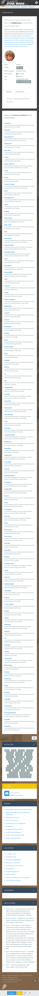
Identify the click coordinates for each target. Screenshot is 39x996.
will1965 (7, 360)
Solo (22, 770)
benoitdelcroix (9, 198)
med (5, 232)
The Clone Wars (12, 775)
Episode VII (28, 755)
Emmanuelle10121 (10, 713)
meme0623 (7, 591)
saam (6, 259)
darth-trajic (8, 530)
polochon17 (8, 265)
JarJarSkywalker (9, 435)
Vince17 (6, 320)
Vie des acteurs (25, 777)
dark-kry (7, 577)
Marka (18, 927)
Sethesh (6, 672)
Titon (6, 421)
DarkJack (7, 428)
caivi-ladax (7, 462)
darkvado (7, 699)
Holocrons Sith (10, 874)
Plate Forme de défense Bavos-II (16, 951)
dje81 (6, 354)
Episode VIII (10, 757)
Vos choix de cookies (25, 975)
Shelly (6, 685)
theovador (7, 550)
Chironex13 (8, 536)
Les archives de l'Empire (13, 880)
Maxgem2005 (8, 387)
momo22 (7, 631)
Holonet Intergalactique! (13, 860)
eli (5, 638)
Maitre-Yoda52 (8, 347)
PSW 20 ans (20, 766)
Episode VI (18, 755)
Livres (11, 761)
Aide (19, 993)
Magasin (18, 761)
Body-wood (9, 909)
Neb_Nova (7, 150)
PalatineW (7, 624)
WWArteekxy (8, 665)
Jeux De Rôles (19, 92)
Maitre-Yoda (8, 218)
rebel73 (6, 652)
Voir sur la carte (25, 82)
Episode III (10, 752)
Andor (7, 750)
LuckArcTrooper (9, 184)
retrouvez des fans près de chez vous (15, 46)
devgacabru (8, 455)
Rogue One (9, 768)
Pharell (6, 367)
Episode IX (28, 752)
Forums (8, 92)
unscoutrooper (9, 563)
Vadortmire (8, 238)
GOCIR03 (7, 543)
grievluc (6, 597)
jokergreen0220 (9, 475)
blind (6, 523)
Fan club (29, 757)
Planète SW (11, 766)
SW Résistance (24, 772)
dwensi (6, 496)
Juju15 (6, 618)
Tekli (7, 965)
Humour (9, 759)
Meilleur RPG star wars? (13, 838)
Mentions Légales (13, 975)
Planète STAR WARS (16, 2)
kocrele (6, 469)
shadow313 (7, 143)
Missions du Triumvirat (13, 863)
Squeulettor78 (8, 137)
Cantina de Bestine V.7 (13, 871)
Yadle (6, 340)
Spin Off (29, 770)
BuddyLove (7, 442)
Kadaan (6, 211)
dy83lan (6, 333)
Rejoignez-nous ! (13, 977)
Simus (8, 925)
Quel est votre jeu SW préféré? (15, 835)
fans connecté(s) (17, 793)
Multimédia (13, 763)
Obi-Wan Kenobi (24, 763)
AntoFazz (7, 394)
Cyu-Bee (26, 918)
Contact (4, 977)
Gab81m (6, 557)
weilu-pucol (8, 408)
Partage (11, 993)
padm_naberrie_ (9, 164)
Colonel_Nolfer (9, 245)
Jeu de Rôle (18, 759)
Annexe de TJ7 (10, 869)
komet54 (7, 719)
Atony (6, 503)
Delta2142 (7, 726)
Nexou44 (7, 130)
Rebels (29, 766)
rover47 (6, 313)
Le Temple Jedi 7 (11, 854)
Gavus (6, 177)
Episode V (10, 755)
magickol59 (8, 489)
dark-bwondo (8, 414)
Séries (8, 770)
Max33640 (7, 448)
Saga (30, 768)
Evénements (20, 757)
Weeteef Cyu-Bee (11, 918)
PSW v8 (4, 975)
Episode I (21, 750)
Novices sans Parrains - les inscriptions (18, 877)
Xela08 (6, 292)
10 (21, 68)
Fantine (6, 611)
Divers (14, 750)
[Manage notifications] (35, 981)
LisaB (6, 171)
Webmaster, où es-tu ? (13, 817)
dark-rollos (7, 225)
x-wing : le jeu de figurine (13, 832)
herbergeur (9, 826)
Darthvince (7, 679)
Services (16, 770)
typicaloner (8, 326)
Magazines (26, 761)
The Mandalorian (25, 775)
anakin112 (7, 123)
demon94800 (8, 272)
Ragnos (22, 927)
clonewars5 (8, 658)
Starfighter (13, 772)
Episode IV (19, 752)
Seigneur (23, 925)
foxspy (6, 157)
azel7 (5, 279)
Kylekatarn (7, 482)
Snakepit (7, 645)
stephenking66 (9, 584)
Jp (5, 374)
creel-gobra (8, 509)
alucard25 (7, 401)
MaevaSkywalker (9, 252)
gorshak (6, 692)
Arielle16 (7, 286)
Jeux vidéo (28, 759)
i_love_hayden (9, 604)
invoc (6, 191)
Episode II (30, 750)
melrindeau (8, 706)
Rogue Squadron (21, 768)
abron (6, 205)
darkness (7, 516)
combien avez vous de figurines (15, 823)
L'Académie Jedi (11, 857)
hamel (6, 570)
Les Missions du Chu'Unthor (14, 866)
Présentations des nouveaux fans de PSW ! (19, 809)
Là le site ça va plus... (12, 820)
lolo (5, 381)
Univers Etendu (13, 777)
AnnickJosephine (9, 299)
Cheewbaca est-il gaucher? (14, 829)
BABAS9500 (7, 306)
